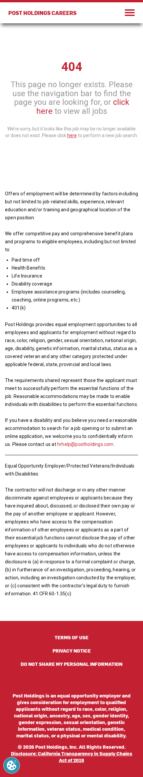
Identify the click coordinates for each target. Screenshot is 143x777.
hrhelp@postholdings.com (85, 444)
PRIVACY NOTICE (72, 651)
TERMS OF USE (71, 637)
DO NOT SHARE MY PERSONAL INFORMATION (71, 664)
